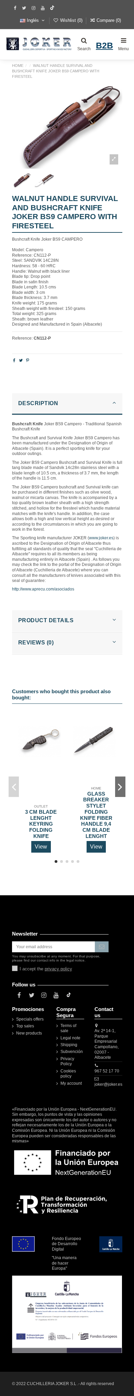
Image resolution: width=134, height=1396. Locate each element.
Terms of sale (68, 1028)
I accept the (46, 968)
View (41, 847)
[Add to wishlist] (56, 723)
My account (71, 1083)
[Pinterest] (27, 360)
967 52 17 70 (106, 1071)
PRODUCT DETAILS (46, 620)
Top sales (25, 1026)
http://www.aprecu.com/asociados (43, 589)
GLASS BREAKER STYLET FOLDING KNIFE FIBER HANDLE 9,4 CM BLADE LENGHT (96, 815)
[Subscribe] (102, 946)
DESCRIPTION (38, 403)
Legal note (70, 1038)
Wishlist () (71, 20)
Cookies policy (68, 1074)
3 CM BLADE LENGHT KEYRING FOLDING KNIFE (41, 824)
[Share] (14, 360)
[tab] (67, 404)
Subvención (71, 1051)
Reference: (22, 338)
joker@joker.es (108, 1084)
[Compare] (56, 734)
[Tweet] (21, 360)
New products (29, 1033)
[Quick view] (56, 746)
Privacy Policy (67, 1061)
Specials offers (30, 1019)
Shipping (68, 1044)
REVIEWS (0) (36, 642)
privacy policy (58, 968)
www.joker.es (101, 538)
